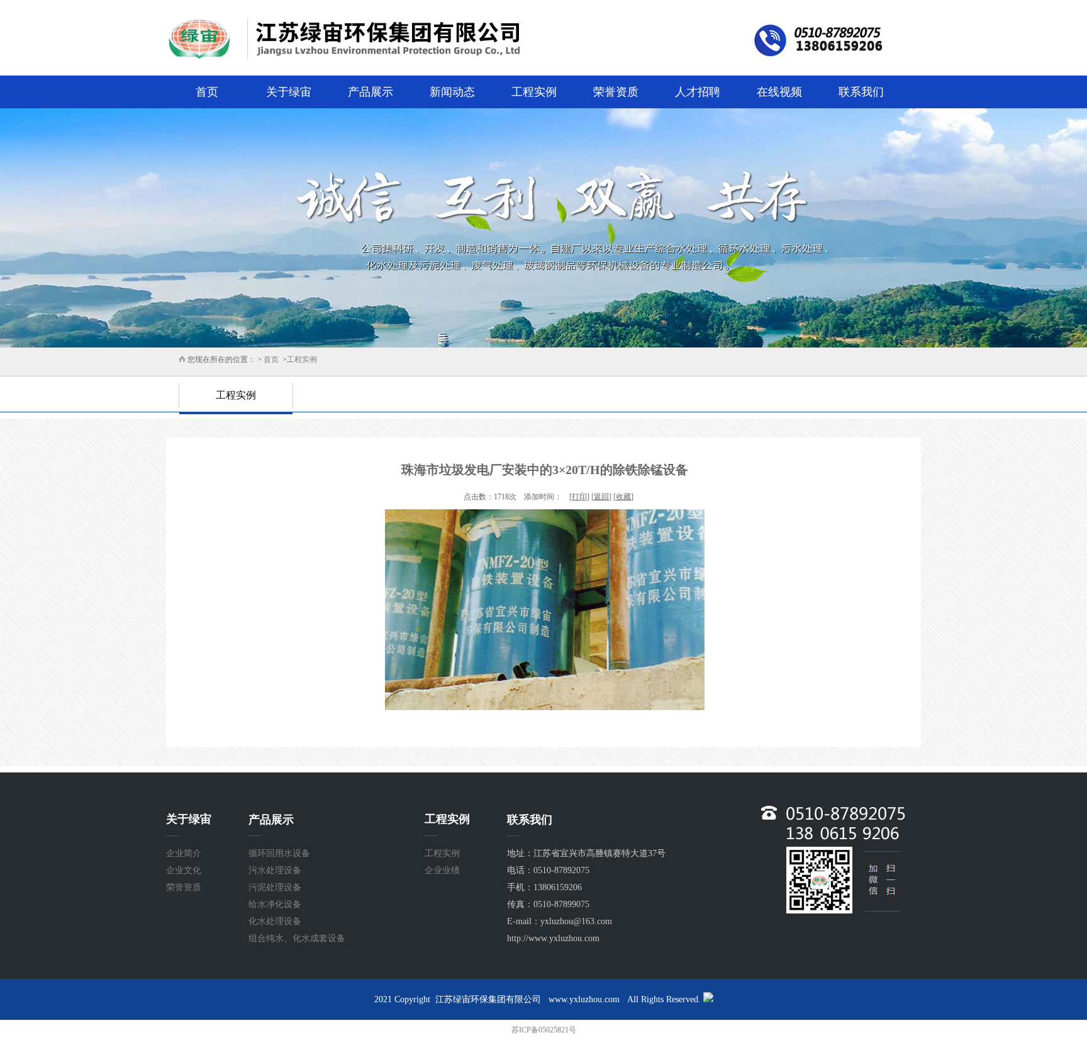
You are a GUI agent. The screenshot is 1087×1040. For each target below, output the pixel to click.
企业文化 (183, 870)
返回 (601, 496)
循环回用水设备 (279, 853)
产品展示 (370, 92)
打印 (579, 496)
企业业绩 (442, 870)
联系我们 (861, 92)
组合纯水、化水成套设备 (296, 938)
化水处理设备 (274, 921)
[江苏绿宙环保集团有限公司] (543, 44)
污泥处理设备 (274, 887)
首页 (207, 92)
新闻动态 (452, 92)
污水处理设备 (274, 870)
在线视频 (779, 92)
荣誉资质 (615, 92)
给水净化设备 (274, 904)
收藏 (623, 496)
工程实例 (534, 92)
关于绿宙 (288, 92)
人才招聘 (697, 92)
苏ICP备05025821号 (543, 1030)
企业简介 (183, 853)
